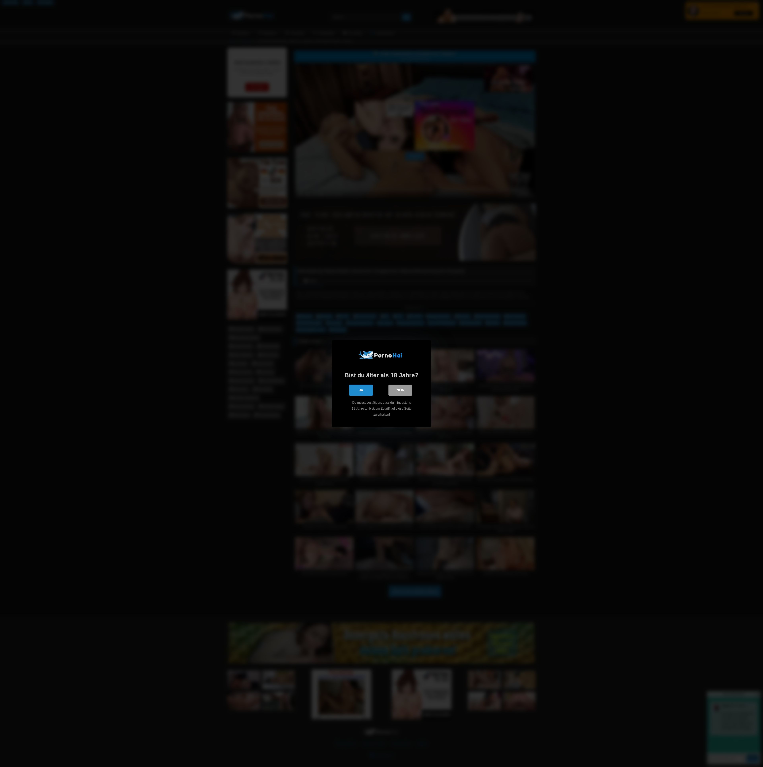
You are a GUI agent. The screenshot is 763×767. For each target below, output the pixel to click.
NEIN (400, 390)
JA (361, 390)
